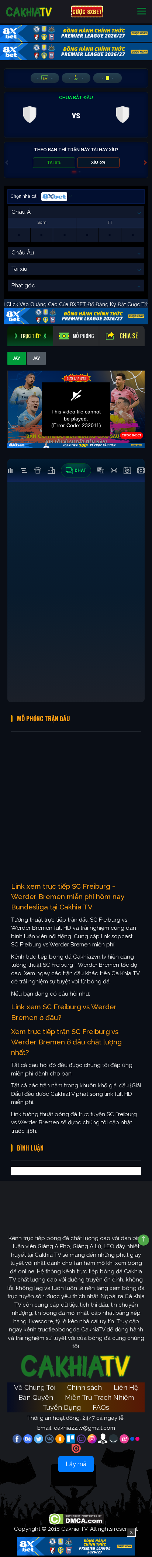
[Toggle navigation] (141, 12)
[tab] (30, 336)
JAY (16, 358)
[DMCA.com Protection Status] (76, 1519)
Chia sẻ (129, 335)
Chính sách (84, 1387)
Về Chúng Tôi (34, 1387)
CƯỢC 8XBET (87, 11)
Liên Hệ (126, 1387)
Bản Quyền (35, 1397)
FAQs (101, 1407)
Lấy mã (76, 1464)
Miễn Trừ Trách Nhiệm (99, 1397)
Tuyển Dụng (62, 1407)
